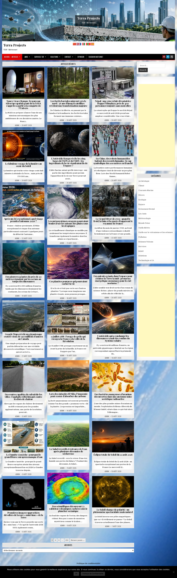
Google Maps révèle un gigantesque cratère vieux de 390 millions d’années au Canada (23, 336)
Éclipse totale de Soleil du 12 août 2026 (112, 454)
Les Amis (142, 214)
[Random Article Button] (164, 56)
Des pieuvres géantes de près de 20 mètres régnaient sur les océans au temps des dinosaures (23, 279)
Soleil (24, 137)
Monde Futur (144, 223)
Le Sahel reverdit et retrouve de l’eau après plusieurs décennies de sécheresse (68, 451)
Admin (17, 125)
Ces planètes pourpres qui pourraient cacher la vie (68, 282)
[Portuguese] (89, 44)
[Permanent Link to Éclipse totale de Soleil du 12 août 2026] (113, 436)
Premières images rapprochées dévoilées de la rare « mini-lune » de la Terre (23, 515)
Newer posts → (78, 540)
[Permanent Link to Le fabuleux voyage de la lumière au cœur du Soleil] (23, 145)
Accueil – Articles (11, 56)
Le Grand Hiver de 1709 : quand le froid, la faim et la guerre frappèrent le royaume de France (113, 221)
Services (142, 246)
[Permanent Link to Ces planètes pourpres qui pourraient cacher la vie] (68, 263)
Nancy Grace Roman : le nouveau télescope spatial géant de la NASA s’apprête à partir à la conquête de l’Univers (23, 104)
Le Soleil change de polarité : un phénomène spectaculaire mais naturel (113, 510)
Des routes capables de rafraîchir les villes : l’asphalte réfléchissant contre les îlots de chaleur (23, 397)
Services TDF (39, 56)
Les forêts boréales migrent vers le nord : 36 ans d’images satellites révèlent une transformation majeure (68, 103)
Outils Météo (144, 228)
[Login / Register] (168, 56)
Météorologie (24, 192)
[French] (82, 44)
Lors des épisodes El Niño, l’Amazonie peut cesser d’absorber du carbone (68, 395)
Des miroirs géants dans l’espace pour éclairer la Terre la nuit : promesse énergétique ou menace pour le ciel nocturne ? (112, 280)
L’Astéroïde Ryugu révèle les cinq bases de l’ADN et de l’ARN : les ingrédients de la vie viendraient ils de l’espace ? (68, 162)
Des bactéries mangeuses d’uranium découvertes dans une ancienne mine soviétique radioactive (113, 396)
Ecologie (74, 422)
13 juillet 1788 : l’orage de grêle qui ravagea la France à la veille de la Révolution (68, 339)
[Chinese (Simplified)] (74, 44)
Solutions (54, 56)
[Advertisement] (157, 125)
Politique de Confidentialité (92, 573)
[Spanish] (92, 44)
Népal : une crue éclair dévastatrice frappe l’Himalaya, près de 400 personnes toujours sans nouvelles (113, 103)
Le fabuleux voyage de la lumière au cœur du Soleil (23, 164)
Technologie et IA (114, 131)
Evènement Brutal (105, 74)
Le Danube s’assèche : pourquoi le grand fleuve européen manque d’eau (23, 455)
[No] (173, 572)
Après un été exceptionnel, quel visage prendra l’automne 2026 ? (23, 220)
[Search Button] (171, 56)
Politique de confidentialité (88, 563)
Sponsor (80, 56)
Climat (69, 74)
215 (66, 540)
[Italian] (85, 44)
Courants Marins (145, 190)
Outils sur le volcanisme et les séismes (155, 232)
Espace (24, 74)
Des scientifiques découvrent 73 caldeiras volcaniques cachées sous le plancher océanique (68, 509)
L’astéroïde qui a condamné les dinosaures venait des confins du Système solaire (113, 338)
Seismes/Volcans (124, 74)
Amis (26, 56)
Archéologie (20, 250)
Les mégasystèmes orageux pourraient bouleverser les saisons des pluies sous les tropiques (68, 223)
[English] (78, 44)
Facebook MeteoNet (96, 56)
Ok (76, 573)
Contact (68, 56)
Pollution (112, 249)
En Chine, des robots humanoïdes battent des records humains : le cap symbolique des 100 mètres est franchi (113, 161)
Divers (31, 250)
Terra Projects (88, 18)
